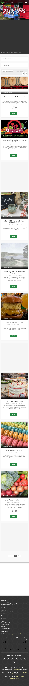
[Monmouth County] (14, 82)
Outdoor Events (5, 624)
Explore (3, 626)
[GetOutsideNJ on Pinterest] (12, 658)
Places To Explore (9, 52)
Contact (3, 613)
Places (2, 621)
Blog (2, 615)
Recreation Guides (5, 628)
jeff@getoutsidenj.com (18, 633)
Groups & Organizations (7, 623)
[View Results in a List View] (23, 73)
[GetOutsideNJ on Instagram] (24, 658)
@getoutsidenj (20, 637)
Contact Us (16, 669)
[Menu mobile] (26, 2)
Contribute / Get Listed (7, 612)
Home (4, 52)
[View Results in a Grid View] (26, 73)
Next (19, 556)
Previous (11, 556)
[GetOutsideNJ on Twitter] (8, 658)
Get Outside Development (17, 677)
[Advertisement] (14, 36)
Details (13, 113)
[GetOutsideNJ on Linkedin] (14, 662)
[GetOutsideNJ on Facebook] (4, 658)
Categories (6, 65)
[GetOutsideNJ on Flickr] (16, 658)
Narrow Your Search (10, 58)
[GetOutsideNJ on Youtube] (20, 658)
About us (3, 610)
